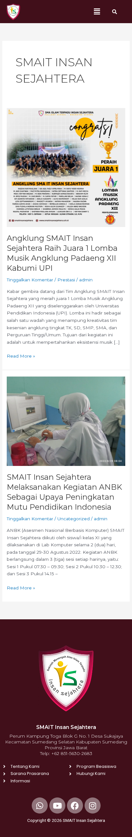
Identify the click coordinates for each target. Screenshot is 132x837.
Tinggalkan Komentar (30, 279)
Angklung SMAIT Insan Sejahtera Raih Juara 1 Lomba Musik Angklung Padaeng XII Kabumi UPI (62, 252)
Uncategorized (73, 518)
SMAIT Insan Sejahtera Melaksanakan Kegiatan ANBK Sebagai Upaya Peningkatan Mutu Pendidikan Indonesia (64, 491)
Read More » (21, 355)
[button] (96, 11)
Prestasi (66, 279)
